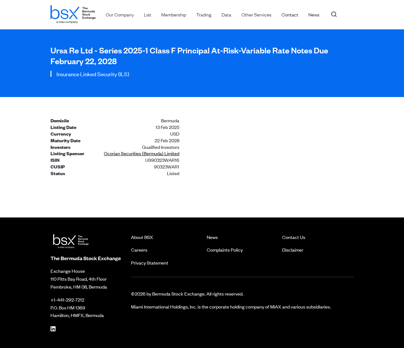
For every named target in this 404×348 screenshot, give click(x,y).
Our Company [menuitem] (120, 14)
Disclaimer (292, 249)
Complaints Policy (225, 249)
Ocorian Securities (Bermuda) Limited (141, 153)
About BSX (142, 237)
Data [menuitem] (226, 14)
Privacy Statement (149, 262)
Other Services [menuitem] (256, 14)
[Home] (73, 13)
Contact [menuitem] (290, 14)
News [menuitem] (313, 14)
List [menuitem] (147, 14)
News (212, 237)
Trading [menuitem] (203, 14)
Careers (139, 249)
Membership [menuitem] (173, 14)
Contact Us (293, 237)
